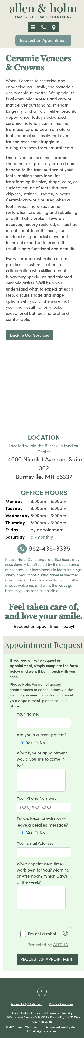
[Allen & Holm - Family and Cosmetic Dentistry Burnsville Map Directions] (54, 27)
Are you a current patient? (42, 734)
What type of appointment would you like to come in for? (42, 759)
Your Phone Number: (36, 798)
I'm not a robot (42, 933)
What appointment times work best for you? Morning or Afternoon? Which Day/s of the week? (43, 873)
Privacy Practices (61, 1004)
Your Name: (28, 714)
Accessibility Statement (26, 1004)
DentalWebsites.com (30, 1027)
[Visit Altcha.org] (65, 934)
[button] (33, 27)
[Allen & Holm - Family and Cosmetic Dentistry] (43, 17)
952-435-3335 (48, 548)
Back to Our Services (29, 335)
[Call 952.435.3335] (43, 27)
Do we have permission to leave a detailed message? (42, 822)
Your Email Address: (36, 843)
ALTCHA (60, 944)
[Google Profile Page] (42, 991)
